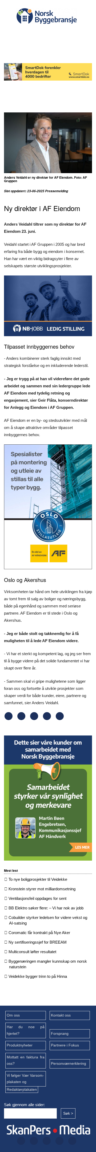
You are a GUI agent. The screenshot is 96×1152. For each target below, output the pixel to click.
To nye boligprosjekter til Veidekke (38, 879)
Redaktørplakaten (22, 1090)
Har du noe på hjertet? (26, 1030)
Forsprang (60, 1034)
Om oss (13, 1015)
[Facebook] (20, 34)
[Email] (59, 718)
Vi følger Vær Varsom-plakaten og (25, 1079)
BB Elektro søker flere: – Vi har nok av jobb (46, 908)
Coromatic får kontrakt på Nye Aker (39, 932)
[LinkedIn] (71, 34)
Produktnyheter (20, 1045)
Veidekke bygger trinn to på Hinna (38, 976)
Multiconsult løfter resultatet (32, 951)
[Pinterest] (46, 718)
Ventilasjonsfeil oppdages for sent (37, 898)
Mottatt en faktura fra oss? (26, 1060)
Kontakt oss (61, 1015)
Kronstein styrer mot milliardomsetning (42, 889)
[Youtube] (45, 48)
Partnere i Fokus (65, 1045)
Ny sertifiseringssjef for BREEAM (38, 942)
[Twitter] (37, 34)
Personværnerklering (68, 1064)
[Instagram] (54, 34)
